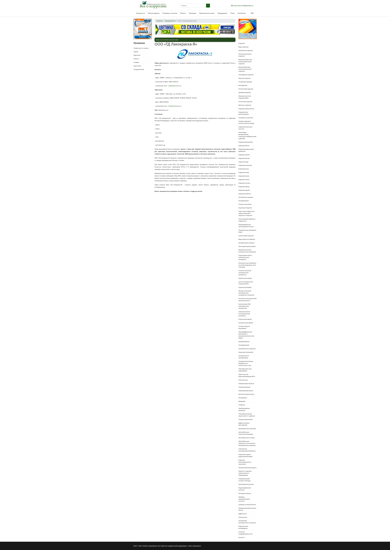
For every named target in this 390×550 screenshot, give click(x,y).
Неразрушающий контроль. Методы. (244, 480)
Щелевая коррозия (244, 92)
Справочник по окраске (141, 48)
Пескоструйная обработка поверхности (246, 220)
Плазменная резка (244, 387)
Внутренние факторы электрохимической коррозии (245, 62)
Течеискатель (242, 517)
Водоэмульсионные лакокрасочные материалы (247, 251)
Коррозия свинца (243, 186)
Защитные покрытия (245, 208)
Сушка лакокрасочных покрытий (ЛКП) (245, 283)
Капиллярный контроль (246, 484)
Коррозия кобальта (244, 194)
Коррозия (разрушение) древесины (246, 150)
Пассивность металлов (245, 118)
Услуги (232, 13)
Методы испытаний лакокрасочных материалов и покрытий (246, 293)
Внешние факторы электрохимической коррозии (244, 69)
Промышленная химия (206, 13)
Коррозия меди (243, 162)
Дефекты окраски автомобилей (244, 424)
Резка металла (243, 380)
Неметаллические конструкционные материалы (244, 314)
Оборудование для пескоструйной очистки (246, 225)
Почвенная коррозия (245, 82)
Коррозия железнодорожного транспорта (244, 462)
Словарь (136, 62)
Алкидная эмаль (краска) (246, 243)
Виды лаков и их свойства (246, 239)
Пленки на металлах (245, 204)
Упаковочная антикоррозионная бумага (247, 450)
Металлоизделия (153, 13)
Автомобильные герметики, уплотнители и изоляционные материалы (247, 443)
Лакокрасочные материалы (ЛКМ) (247, 231)
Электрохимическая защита (247, 468)
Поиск (208, 6)
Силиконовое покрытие (246, 236)
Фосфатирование (243, 341)
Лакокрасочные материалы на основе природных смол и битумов (247, 265)
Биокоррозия (242, 85)
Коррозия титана (243, 179)
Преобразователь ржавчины (244, 409)
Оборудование (222, 13)
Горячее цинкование (245, 319)
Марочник (137, 55)
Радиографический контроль (244, 489)
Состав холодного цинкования (244, 327)
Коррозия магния (244, 158)
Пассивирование (243, 345)
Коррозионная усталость (246, 109)
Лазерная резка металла (246, 383)
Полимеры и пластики (169, 13)
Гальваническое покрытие (246, 349)
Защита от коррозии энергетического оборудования (245, 473)
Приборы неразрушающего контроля (244, 499)
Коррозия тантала (244, 183)
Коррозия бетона (243, 146)
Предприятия (140, 13)
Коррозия (241, 43)
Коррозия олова (243, 172)
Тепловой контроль (244, 493)
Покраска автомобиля (245, 419)
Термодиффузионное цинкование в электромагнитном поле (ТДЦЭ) (246, 335)
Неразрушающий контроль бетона (247, 509)
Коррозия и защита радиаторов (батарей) (245, 455)
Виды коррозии (243, 47)
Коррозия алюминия (245, 165)
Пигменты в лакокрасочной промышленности (247, 299)
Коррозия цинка (243, 169)
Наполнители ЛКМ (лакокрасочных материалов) (244, 306)
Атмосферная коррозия (245, 75)
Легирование (242, 398)
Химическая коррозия (245, 50)
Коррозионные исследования (243, 527)
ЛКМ (252, 13)
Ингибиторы (242, 13)
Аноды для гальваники (245, 352)
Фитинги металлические (246, 394)
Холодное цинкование (245, 323)
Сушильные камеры (244, 287)
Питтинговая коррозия (245, 89)
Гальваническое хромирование (243, 357)
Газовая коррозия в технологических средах (246, 122)
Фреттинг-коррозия (244, 105)
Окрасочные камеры (245, 278)
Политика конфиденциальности (245, 533)
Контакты (241, 537)
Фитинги (183, 13)
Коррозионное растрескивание (243, 113)
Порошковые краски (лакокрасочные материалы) (245, 257)
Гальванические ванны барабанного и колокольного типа (245, 363)
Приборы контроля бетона (247, 504)
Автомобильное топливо (246, 438)
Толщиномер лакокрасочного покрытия (247, 522)
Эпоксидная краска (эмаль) (247, 246)
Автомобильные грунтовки (247, 428)
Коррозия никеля (244, 155)
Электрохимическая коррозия (244, 55)
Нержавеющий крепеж (245, 391)
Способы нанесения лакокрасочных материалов (244, 273)
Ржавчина (241, 405)
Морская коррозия (244, 78)
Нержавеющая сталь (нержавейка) (245, 370)
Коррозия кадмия (244, 190)
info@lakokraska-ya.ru (174, 86)
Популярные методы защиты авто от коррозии (246, 415)
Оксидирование (243, 201)
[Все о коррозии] (153, 4)
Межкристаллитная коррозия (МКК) (244, 97)
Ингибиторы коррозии (245, 197)
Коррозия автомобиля (245, 142)
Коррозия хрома (243, 176)
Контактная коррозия (245, 101)
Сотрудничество (139, 69)
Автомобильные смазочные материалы (245, 433)
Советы (136, 52)
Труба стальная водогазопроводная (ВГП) (246, 375)
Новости (136, 59)
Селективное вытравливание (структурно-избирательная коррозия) (247, 135)
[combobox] (193, 6)
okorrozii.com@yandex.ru (243, 5)
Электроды (192, 13)
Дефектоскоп (242, 514)
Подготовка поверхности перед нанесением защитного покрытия (246, 213)
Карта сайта (137, 66)
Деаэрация (241, 401)
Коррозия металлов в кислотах (245, 128)
